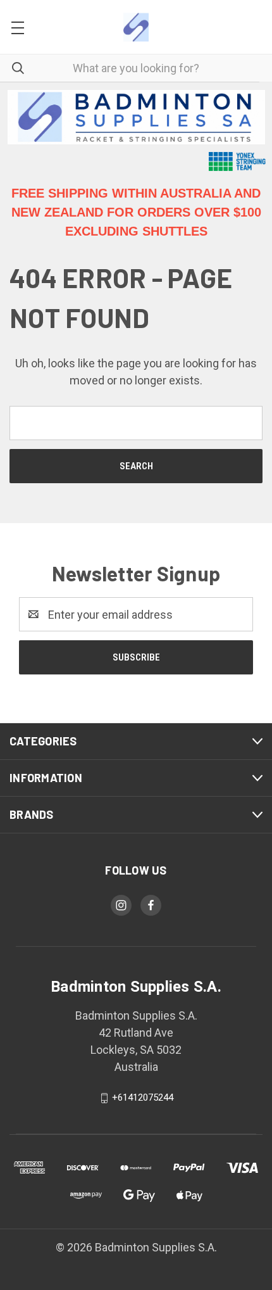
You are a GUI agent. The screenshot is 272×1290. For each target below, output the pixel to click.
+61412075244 (142, 1097)
